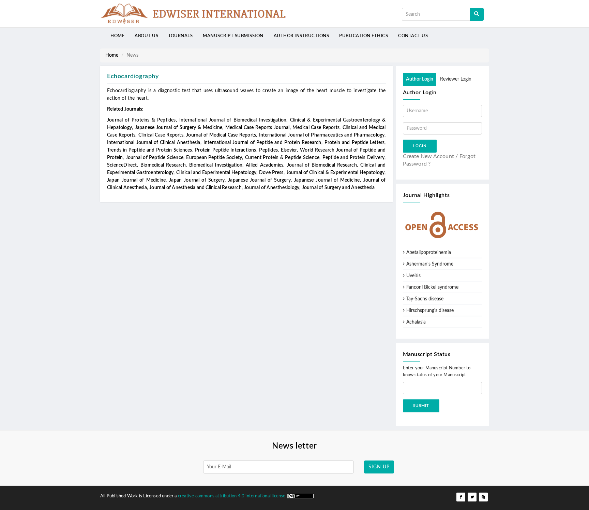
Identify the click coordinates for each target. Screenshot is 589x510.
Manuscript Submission (233, 36)
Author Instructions (301, 36)
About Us (146, 36)
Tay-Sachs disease (424, 296)
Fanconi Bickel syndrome (432, 284)
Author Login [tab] (419, 79)
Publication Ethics (363, 36)
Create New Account (428, 156)
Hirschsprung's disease (430, 308)
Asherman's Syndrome (429, 261)
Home (117, 36)
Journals (180, 36)
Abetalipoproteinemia (428, 249)
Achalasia (416, 319)
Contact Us (413, 36)
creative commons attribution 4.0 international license (232, 496)
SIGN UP (379, 467)
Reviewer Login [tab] (455, 79)
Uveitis (413, 273)
